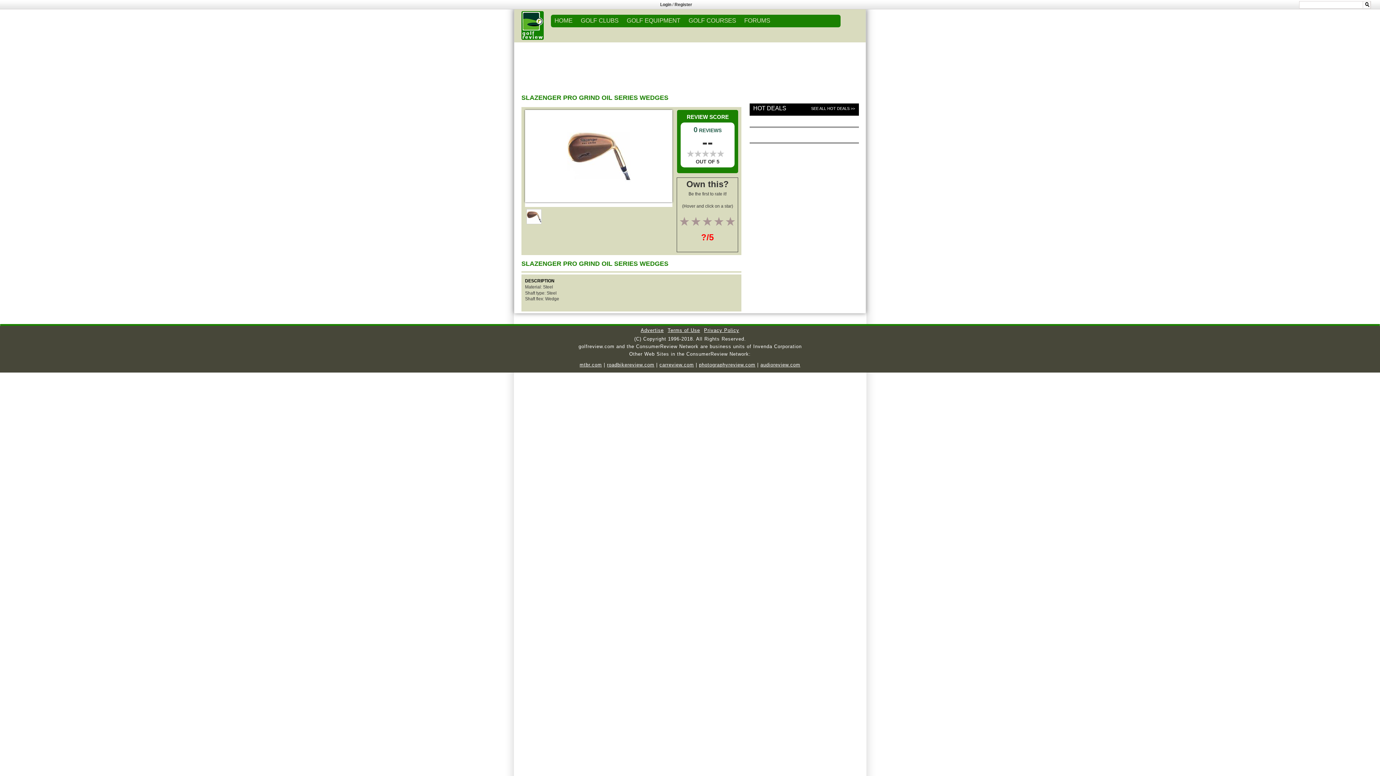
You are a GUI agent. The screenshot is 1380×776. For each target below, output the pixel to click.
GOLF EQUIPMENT (653, 20)
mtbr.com (591, 365)
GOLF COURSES (712, 20)
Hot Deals (769, 108)
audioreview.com (780, 365)
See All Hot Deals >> (833, 108)
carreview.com (676, 365)
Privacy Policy (721, 330)
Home (563, 20)
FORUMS (757, 20)
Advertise (652, 330)
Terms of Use (684, 330)
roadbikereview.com (630, 365)
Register (683, 4)
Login (665, 4)
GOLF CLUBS (599, 20)
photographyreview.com (727, 365)
